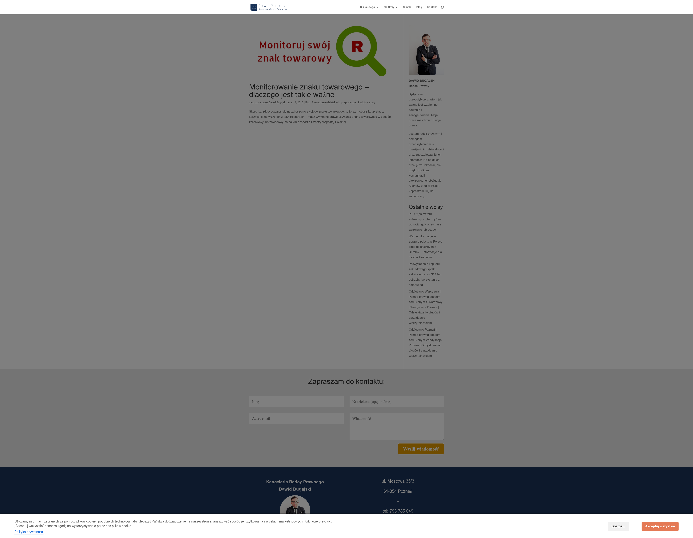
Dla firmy (388, 7)
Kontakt (432, 7)
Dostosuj (618, 526)
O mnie (407, 7)
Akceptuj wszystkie (660, 526)
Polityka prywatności (28, 532)
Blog (419, 7)
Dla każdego (367, 7)
